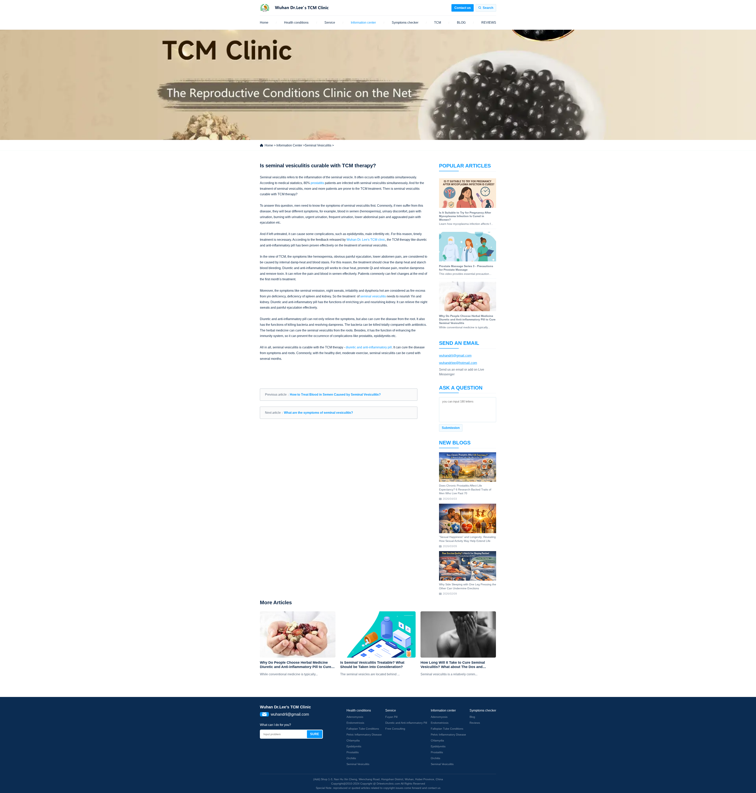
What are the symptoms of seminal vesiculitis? (318, 412)
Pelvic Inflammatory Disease (364, 734)
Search (488, 7)
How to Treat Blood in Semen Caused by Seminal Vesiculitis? (335, 394)
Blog (472, 716)
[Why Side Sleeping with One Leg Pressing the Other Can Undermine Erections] (467, 566)
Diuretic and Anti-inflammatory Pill (406, 722)
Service (329, 22)
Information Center (289, 145)
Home (264, 22)
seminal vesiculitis (373, 296)
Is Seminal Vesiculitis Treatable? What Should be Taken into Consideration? (372, 665)
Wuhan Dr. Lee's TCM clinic (365, 239)
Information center (363, 22)
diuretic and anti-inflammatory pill (369, 347)
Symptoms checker (405, 22)
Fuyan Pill (391, 716)
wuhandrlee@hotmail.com (458, 363)
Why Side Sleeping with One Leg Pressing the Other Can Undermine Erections (467, 586)
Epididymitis (353, 746)
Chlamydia (353, 740)
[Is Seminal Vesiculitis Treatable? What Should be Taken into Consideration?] (378, 634)
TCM (437, 22)
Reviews (475, 722)
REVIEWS (488, 22)
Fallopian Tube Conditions (362, 728)
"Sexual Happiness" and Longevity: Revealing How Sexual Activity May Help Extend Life (467, 538)
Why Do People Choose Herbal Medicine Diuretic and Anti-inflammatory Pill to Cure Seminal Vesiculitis (295, 665)
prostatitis (317, 183)
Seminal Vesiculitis (318, 145)
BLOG (461, 22)
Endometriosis (355, 722)
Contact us (462, 7)
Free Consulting (395, 728)
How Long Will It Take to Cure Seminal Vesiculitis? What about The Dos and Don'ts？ (453, 665)
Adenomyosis (354, 716)
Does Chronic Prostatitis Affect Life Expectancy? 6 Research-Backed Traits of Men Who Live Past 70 (465, 489)
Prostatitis (352, 752)
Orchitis (351, 758)
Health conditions (296, 22)
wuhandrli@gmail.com (455, 355)
